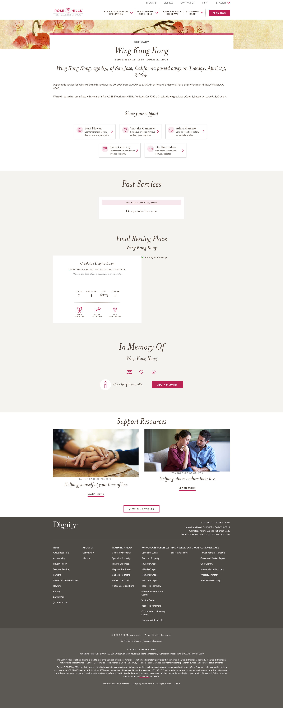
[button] (205, 4)
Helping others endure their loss (187, 477)
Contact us (144, 676)
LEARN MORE (96, 494)
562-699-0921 (222, 527)
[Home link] (68, 11)
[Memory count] (129, 372)
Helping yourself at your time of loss (96, 482)
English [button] (221, 3)
